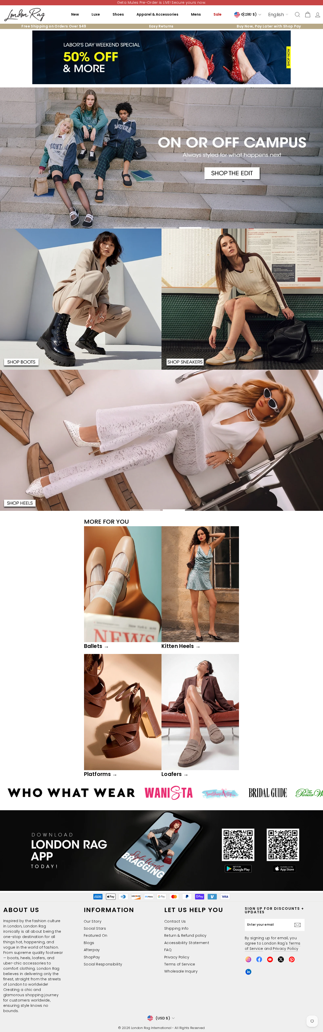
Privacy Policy (176, 957)
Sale (217, 14)
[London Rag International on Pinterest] (291, 959)
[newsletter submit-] (299, 925)
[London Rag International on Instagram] (248, 959)
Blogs (89, 942)
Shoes (118, 14)
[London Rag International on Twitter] (280, 959)
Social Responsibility (103, 964)
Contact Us (175, 921)
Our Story (92, 921)
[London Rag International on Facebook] (259, 959)
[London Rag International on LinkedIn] (248, 971)
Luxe (96, 14)
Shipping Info (176, 928)
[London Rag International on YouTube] (270, 959)
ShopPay (92, 957)
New (75, 14)
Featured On (95, 935)
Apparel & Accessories (157, 14)
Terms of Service (179, 964)
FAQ (168, 949)
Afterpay (92, 949)
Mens (196, 14)
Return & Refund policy (185, 935)
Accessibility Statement (186, 942)
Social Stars (95, 928)
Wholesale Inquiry (181, 971)
